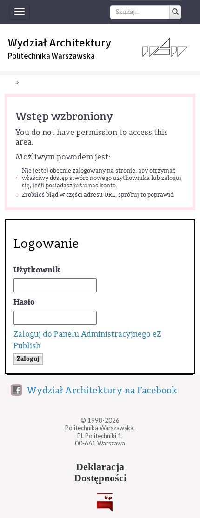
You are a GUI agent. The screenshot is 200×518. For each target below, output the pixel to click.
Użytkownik (36, 270)
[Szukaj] (175, 12)
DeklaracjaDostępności (100, 472)
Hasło (24, 302)
